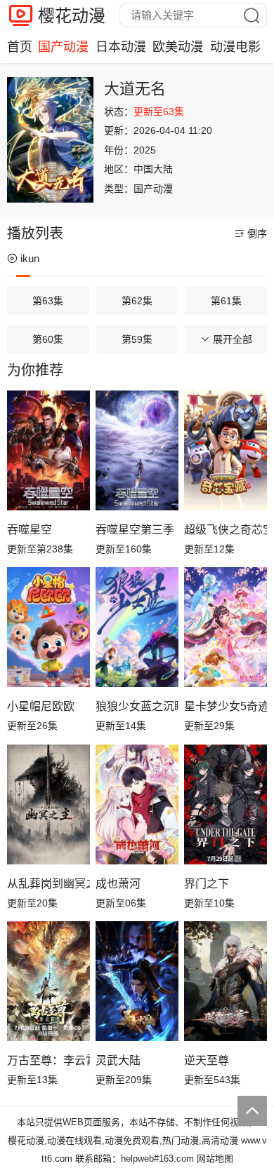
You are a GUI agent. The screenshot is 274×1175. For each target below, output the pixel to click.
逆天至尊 (206, 1060)
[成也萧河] (137, 804)
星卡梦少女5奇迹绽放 (225, 706)
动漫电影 (235, 47)
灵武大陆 (118, 1060)
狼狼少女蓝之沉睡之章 (137, 706)
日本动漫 (121, 47)
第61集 (226, 300)
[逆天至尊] (225, 981)
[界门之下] (225, 804)
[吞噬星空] (48, 450)
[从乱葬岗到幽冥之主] (48, 804)
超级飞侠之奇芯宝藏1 (225, 530)
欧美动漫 (177, 47)
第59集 (137, 339)
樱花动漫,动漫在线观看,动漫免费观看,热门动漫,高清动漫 (123, 1140)
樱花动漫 (71, 15)
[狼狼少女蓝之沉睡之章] (137, 627)
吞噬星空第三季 (135, 530)
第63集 (47, 300)
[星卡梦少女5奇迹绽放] (225, 627)
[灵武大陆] (137, 981)
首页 (19, 47)
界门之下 (206, 884)
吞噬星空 (29, 530)
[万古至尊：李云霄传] (48, 981)
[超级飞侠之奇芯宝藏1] (225, 450)
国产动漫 (63, 47)
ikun (29, 258)
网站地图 (215, 1158)
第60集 (47, 339)
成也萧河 (118, 884)
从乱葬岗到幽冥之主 (48, 884)
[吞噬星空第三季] (137, 450)
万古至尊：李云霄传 (48, 1060)
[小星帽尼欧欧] (48, 627)
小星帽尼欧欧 (40, 706)
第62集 (137, 300)
